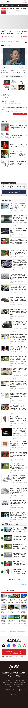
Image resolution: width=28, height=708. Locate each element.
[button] (14, 208)
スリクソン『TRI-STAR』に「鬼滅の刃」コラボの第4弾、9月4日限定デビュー (18, 230)
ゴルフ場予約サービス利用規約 (13, 686)
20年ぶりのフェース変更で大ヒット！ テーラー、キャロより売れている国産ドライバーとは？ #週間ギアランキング (20, 531)
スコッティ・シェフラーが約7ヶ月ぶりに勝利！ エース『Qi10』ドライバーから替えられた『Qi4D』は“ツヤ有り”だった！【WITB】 (18, 515)
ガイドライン (8, 684)
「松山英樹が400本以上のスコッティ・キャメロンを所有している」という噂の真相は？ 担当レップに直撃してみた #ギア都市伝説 (18, 360)
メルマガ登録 (25, 2)
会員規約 (22, 682)
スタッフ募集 (16, 680)
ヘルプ (17, 689)
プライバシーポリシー (7, 682)
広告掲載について (7, 680)
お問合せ (14, 689)
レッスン (17, 5)
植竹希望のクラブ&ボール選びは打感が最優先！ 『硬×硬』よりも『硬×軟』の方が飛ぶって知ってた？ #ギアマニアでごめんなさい (18, 338)
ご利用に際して (16, 682)
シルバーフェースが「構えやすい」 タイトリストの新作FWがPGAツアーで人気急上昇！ (18, 348)
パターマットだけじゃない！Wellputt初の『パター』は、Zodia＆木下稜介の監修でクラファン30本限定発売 (20, 432)
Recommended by (20, 625)
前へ (5, 67)
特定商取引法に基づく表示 (17, 684)
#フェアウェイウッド (18, 186)
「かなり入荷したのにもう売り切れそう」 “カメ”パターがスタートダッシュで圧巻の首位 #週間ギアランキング (20, 219)
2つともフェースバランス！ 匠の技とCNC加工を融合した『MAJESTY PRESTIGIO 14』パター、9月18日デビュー (20, 479)
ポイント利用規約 (6, 689)
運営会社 (22, 680)
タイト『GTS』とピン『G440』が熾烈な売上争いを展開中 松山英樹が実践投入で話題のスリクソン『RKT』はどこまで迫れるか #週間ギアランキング (18, 242)
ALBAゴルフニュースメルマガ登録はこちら (15, 652)
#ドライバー (6, 186)
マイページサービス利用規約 (14, 688)
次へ (23, 67)
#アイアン (7, 45)
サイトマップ (22, 689)
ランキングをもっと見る (13, 580)
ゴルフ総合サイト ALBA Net (7, 631)
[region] (14, 5)
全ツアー (7, 5)
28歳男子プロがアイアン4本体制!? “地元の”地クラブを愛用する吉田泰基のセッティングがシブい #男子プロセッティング (20, 548)
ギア (12, 5)
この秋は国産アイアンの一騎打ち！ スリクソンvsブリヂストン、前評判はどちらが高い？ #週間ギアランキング (20, 556)
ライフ (22, 5)
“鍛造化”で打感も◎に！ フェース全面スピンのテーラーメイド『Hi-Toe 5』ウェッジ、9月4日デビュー (19, 573)
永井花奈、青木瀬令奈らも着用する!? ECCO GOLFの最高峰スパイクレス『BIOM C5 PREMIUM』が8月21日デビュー (20, 371)
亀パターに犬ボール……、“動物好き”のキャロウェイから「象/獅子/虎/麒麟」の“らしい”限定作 (18, 443)
